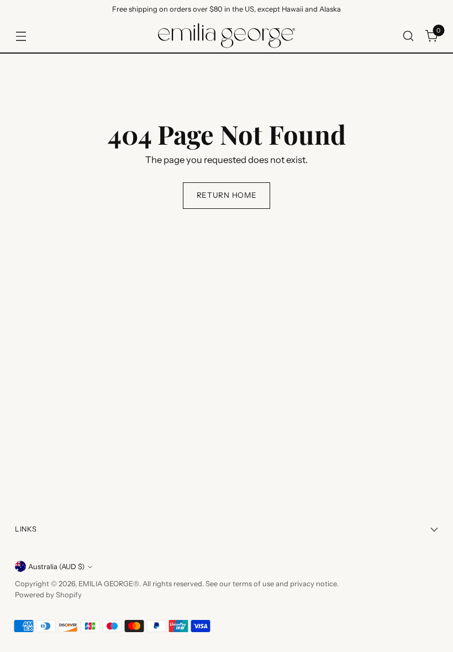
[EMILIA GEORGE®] (226, 35)
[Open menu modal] (20, 35)
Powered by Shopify (48, 595)
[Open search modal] (408, 35)
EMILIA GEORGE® (108, 584)
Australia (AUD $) (56, 566)
